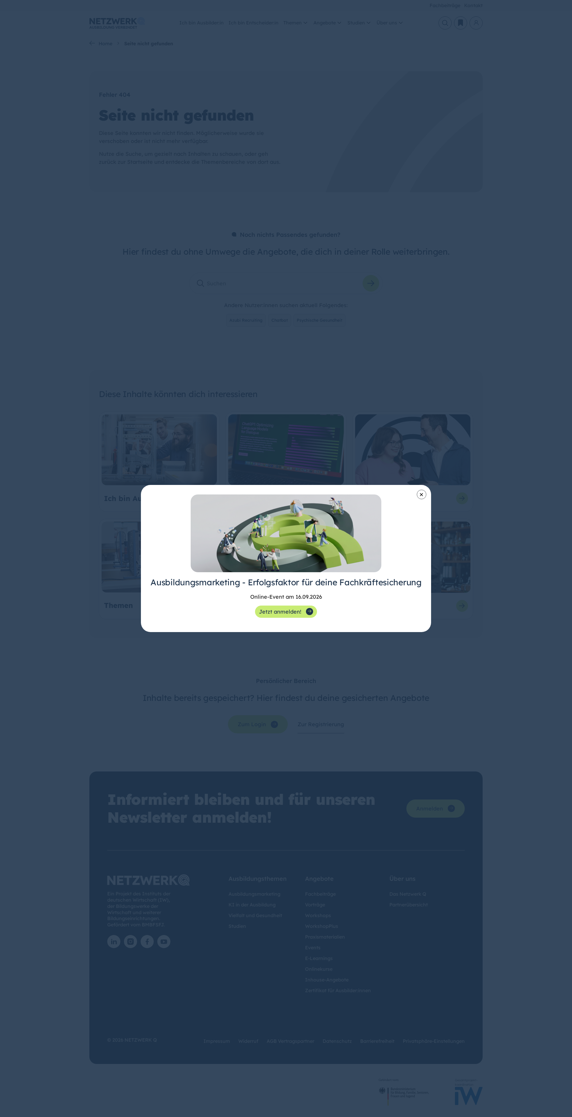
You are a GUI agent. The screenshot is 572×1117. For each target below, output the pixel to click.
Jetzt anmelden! (280, 611)
